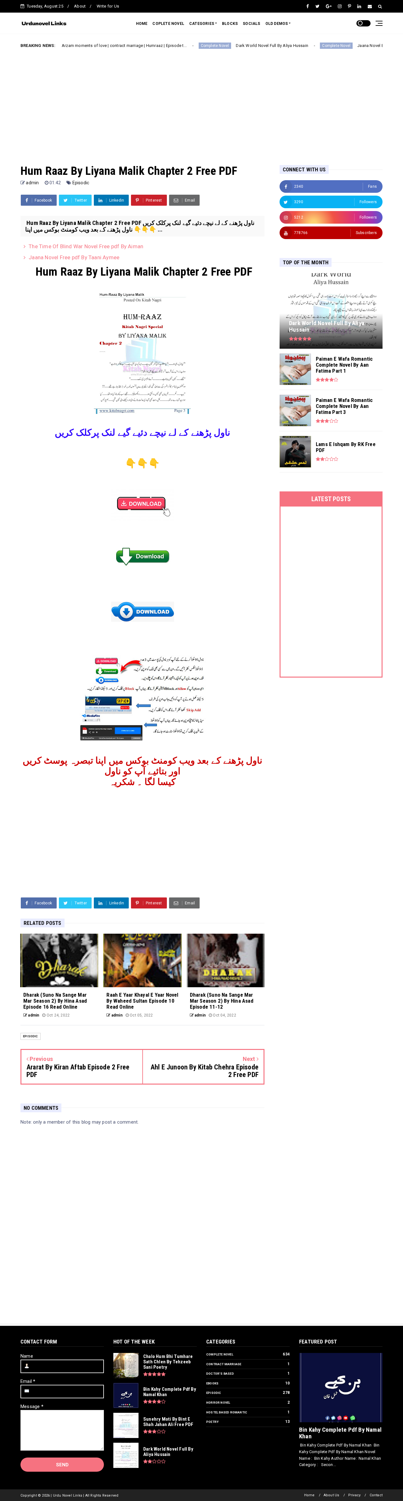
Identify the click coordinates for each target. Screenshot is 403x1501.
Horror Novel (218, 1402)
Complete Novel (187, 45)
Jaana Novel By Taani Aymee (357, 45)
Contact (376, 1495)
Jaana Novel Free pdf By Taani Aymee (74, 257)
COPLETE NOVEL (168, 23)
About (80, 6)
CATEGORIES (201, 23)
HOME (142, 23)
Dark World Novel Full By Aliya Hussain (244, 45)
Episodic (80, 182)
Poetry (212, 1422)
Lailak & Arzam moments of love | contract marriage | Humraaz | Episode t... (88, 45)
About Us (331, 1495)
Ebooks (212, 1383)
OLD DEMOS (276, 23)
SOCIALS (251, 23)
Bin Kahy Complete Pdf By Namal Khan (340, 1433)
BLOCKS (230, 23)
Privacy (354, 1495)
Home (309, 1495)
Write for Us (108, 6)
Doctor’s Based (220, 1373)
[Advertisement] (201, 102)
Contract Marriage (223, 1364)
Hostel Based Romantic (226, 1412)
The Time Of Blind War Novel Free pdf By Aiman (86, 246)
